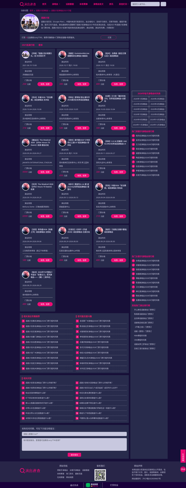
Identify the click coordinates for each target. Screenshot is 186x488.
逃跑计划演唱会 (42, 10)
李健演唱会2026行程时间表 (147, 170)
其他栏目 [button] (123, 4)
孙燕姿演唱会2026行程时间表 (147, 260)
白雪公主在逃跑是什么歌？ (34, 408)
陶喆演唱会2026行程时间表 (147, 157)
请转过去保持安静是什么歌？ (89, 398)
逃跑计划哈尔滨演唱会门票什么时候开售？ (95, 382)
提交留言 (74, 455)
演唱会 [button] (55, 4)
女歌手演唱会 (75, 470)
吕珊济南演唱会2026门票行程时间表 (94, 342)
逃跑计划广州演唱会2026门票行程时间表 (42, 352)
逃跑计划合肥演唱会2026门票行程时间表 (42, 342)
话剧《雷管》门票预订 (143, 331)
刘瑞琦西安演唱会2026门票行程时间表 (95, 331)
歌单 (41, 45)
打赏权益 (114, 485)
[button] (93, 485)
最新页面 (78, 473)
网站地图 (69, 477)
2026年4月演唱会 (157, 104)
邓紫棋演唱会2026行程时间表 (147, 265)
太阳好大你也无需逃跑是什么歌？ (37, 418)
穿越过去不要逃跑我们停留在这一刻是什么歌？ (96, 408)
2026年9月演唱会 (140, 119)
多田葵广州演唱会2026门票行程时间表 (95, 321)
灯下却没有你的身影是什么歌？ (36, 398)
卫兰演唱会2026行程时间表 (147, 287)
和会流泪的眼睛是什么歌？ (35, 393)
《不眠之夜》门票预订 (143, 327)
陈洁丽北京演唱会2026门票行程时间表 (95, 326)
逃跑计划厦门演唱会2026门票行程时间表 (42, 336)
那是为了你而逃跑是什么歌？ (89, 413)
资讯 (111, 4)
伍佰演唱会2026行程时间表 (147, 166)
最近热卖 (74, 485)
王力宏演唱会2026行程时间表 (147, 144)
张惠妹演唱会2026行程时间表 (147, 300)
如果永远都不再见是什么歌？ (89, 403)
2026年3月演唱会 (140, 104)
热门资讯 (69, 473)
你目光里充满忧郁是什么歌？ (89, 393)
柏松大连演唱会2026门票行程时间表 (94, 352)
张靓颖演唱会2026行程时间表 (147, 274)
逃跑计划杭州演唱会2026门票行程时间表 (42, 368)
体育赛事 (84, 4)
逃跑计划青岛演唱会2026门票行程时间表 (42, 326)
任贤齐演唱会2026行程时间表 (147, 175)
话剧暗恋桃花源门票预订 (144, 322)
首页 (44, 4)
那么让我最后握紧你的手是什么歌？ (38, 403)
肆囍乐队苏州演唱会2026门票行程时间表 (96, 358)
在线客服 (60, 477)
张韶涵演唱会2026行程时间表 (147, 269)
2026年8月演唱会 (157, 114)
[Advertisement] (149, 53)
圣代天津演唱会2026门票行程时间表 (94, 347)
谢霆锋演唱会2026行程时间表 (147, 153)
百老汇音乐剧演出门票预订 (144, 348)
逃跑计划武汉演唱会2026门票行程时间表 (42, 363)
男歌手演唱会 (62, 470)
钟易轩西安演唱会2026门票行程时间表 (95, 363)
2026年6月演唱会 (157, 109)
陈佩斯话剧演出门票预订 (144, 314)
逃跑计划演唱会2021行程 (61, 10)
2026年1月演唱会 (140, 99)
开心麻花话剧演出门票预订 (144, 309)
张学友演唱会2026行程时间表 (147, 140)
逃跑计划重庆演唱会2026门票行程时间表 (42, 321)
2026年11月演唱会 (140, 125)
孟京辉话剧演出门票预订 (144, 318)
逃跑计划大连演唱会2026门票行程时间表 (42, 347)
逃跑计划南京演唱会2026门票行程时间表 (42, 358)
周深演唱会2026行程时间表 (147, 149)
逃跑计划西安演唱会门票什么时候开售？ (40, 388)
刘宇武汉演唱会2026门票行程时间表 (94, 368)
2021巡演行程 (28, 45)
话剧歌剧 (70, 4)
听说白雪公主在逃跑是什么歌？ (36, 413)
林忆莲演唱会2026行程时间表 (147, 291)
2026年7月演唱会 (140, 114)
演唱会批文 (98, 4)
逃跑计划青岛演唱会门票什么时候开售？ (40, 382)
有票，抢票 (45, 84)
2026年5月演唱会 (140, 109)
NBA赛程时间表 (140, 335)
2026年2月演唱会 (157, 99)
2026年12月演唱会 (157, 125)
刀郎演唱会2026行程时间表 (147, 162)
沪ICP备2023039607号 (151, 478)
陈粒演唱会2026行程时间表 (147, 295)
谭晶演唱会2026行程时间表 (147, 278)
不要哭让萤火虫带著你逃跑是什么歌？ (93, 418)
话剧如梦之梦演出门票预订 (144, 344)
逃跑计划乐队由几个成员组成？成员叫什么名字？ (97, 388)
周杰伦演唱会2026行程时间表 (147, 135)
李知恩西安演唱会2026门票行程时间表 (95, 336)
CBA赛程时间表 (140, 340)
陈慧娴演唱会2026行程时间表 (147, 282)
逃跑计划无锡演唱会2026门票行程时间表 (42, 331)
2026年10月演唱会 (157, 119)
